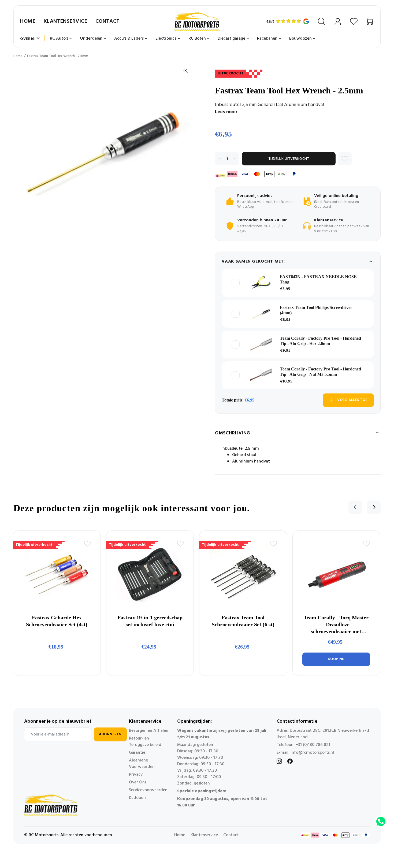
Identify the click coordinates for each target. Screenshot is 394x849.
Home (28, 21)
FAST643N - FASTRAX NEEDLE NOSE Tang (318, 279)
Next (374, 507)
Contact (107, 21)
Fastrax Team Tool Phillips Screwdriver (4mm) (316, 310)
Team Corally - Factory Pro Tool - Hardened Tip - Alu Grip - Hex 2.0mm (320, 341)
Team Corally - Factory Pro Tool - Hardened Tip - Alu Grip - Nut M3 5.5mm (320, 372)
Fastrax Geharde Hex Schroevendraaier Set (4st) (56, 621)
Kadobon (137, 797)
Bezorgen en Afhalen (148, 730)
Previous (355, 507)
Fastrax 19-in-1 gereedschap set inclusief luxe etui (150, 621)
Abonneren (110, 734)
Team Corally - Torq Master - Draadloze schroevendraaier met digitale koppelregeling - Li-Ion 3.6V (336, 625)
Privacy (136, 774)
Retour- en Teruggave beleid (145, 741)
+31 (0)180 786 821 (313, 744)
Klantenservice (65, 21)
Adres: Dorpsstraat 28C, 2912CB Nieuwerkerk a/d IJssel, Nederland (323, 734)
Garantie (137, 752)
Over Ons (137, 782)
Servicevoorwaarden (148, 790)
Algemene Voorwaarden (142, 763)
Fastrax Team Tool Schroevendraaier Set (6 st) (243, 621)
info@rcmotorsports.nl (312, 752)
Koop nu (336, 659)
